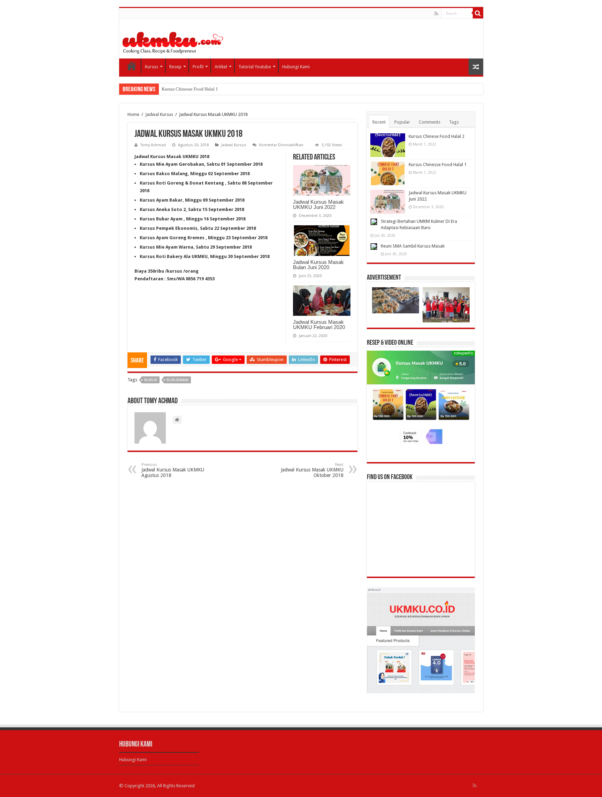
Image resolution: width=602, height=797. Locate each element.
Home (132, 65)
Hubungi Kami (296, 66)
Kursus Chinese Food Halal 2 (436, 136)
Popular (402, 122)
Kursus (151, 66)
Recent (379, 122)
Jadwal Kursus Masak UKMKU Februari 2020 (319, 324)
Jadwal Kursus (159, 114)
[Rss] (436, 13)
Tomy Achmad (153, 145)
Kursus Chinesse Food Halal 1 (190, 89)
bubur (150, 380)
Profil (198, 66)
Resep (175, 66)
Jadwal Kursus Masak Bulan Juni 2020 (318, 264)
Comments (429, 122)
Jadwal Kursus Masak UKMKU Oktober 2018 (312, 470)
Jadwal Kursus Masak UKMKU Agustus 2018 (172, 470)
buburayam (177, 380)
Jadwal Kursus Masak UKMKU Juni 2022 (318, 204)
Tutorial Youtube (254, 66)
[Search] (478, 13)
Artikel (221, 66)
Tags (454, 122)
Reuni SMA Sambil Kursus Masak (413, 246)
